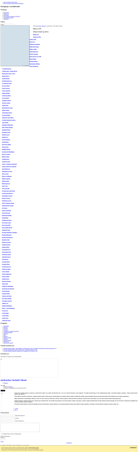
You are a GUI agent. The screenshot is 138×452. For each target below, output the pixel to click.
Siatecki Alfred (5, 247)
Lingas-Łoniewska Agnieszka (9, 166)
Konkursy (5, 333)
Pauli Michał (5, 217)
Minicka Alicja (5, 181)
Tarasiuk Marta (6, 261)
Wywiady (5, 328)
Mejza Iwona (5, 173)
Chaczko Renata (33, 61)
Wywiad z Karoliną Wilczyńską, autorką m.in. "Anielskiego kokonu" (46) (20, 349)
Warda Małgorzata (6, 274)
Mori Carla (5, 186)
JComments (69, 442)
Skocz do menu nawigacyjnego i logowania (13, 3)
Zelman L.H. (5, 303)
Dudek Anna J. (5, 76)
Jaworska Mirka (6, 115)
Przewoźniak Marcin (7, 227)
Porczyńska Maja (6, 225)
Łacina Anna (5, 318)
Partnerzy (5, 336)
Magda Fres (36, 34)
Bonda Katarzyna (33, 51)
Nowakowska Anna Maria (8, 191)
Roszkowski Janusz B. (7, 237)
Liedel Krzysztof (6, 161)
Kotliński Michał (6, 149)
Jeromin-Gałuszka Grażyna (8, 120)
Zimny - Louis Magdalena (8, 308)
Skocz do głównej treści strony (10, 2)
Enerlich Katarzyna (7, 81)
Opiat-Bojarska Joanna (7, 205)
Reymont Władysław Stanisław (9, 232)
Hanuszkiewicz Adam (7, 107)
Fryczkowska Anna (7, 83)
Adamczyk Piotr (37, 37)
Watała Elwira (5, 279)
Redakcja (5, 339)
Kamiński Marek (6, 129)
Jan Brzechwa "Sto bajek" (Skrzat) (14, 380)
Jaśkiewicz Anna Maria (7, 117)
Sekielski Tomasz (6, 244)
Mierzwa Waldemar (7, 176)
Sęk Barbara (5, 259)
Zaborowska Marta (7, 296)
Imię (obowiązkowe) (20, 415)
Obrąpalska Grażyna (7, 195)
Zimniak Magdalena (7, 305)
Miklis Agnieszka (6, 178)
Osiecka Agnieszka (6, 210)
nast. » (16, 410)
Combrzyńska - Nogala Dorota (9, 71)
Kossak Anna (5, 147)
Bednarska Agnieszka (34, 44)
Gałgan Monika (6, 93)
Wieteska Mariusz (6, 281)
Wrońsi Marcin (5, 291)
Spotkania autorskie (7, 332)
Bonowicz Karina (33, 54)
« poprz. (16, 408)
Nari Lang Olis (5, 188)
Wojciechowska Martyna (8, 288)
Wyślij (2, 441)
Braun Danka (32, 59)
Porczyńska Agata (6, 222)
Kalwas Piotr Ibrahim (7, 127)
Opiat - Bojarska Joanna (8, 203)
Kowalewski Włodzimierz (8, 151)
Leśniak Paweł (5, 159)
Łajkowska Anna (6, 320)
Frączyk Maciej (6, 85)
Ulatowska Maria (6, 269)
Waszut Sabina (5, 276)
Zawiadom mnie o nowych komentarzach (11, 433)
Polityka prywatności (8, 342)
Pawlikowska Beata (7, 220)
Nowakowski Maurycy (7, 193)
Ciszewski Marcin (33, 66)
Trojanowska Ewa (6, 266)
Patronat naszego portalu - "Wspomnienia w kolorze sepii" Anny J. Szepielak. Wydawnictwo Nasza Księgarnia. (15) (29, 348)
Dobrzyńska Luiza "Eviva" (8, 73)
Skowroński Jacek (6, 252)
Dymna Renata (5, 78)
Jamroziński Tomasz (7, 112)
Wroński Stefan (6, 293)
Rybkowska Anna (6, 242)
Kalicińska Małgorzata (7, 125)
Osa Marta (4, 208)
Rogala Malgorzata (6, 235)
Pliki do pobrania (7, 337)
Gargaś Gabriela (6, 90)
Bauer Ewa (32, 41)
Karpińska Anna (6, 132)
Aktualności (6, 326)
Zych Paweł (5, 310)
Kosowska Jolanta (6, 144)
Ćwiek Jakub (5, 313)
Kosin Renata (5, 142)
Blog (4, 335)
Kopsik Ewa (5, 137)
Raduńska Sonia (6, 230)
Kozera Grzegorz (6, 154)
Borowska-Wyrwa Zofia (35, 56)
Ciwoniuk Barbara (6, 68)
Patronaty (5, 330)
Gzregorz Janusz (6, 103)
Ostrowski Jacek (6, 213)
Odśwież (3, 437)
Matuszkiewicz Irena (7, 171)
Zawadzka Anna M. (7, 301)
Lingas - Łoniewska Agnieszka (9, 164)
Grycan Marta (5, 98)
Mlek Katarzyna (6, 183)
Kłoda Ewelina (5, 156)
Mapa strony (6, 341)
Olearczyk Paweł (6, 198)
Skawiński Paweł (6, 249)
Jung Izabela (5, 122)
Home (39, 26)
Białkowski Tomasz (34, 46)
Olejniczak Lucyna (6, 200)
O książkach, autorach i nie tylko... (11, 331)
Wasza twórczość (7, 340)
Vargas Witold (5, 271)
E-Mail (16, 418)
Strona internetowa (19, 421)
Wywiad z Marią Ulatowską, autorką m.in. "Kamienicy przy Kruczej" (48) (20, 351)
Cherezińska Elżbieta (34, 63)
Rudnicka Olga (5, 239)
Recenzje (44, 26)
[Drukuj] (5, 383)
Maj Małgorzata (6, 169)
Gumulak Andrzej (6, 100)
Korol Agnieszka (6, 139)
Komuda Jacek (5, 134)
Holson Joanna (5, 110)
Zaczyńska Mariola (6, 298)
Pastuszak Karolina (7, 215)
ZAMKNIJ (133, 447)
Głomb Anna (5, 105)
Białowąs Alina (33, 49)
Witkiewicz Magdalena (7, 286)
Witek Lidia (5, 283)
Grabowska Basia (6, 95)
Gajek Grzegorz (6, 88)
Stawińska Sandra (6, 254)
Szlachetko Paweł (6, 257)
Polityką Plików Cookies (34, 447)
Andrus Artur (32, 39)
